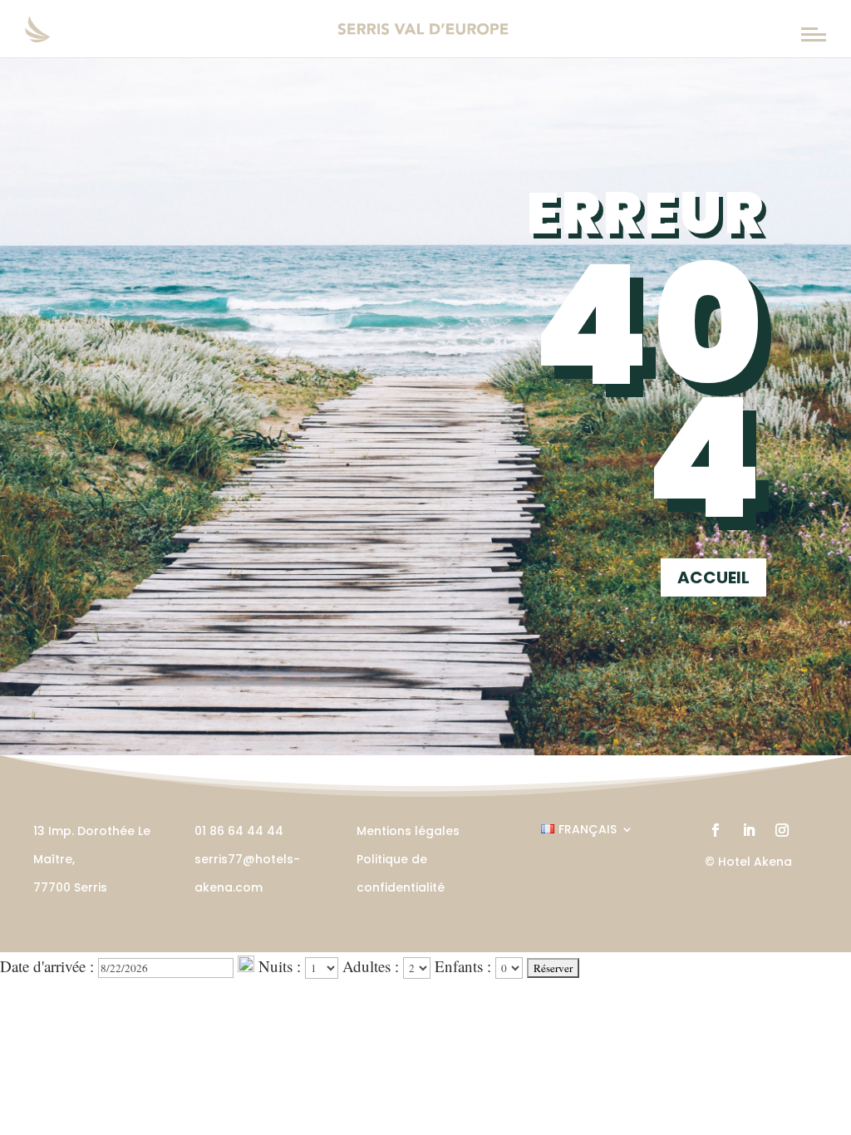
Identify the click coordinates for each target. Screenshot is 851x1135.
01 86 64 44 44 (238, 831)
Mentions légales (408, 831)
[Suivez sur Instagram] (782, 830)
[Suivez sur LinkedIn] (748, 830)
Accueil (713, 577)
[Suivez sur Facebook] (715, 830)
